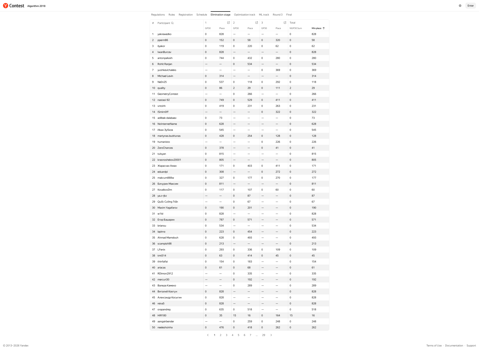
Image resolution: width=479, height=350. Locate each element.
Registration (186, 14)
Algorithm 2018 (36, 5)
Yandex (24, 345)
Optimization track (244, 14)
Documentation (454, 345)
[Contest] (13, 5)
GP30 (208, 28)
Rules (172, 14)
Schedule (201, 14)
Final (289, 14)
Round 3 (278, 14)
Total (292, 22)
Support (471, 345)
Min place (316, 28)
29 (263, 335)
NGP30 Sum (296, 28)
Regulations (158, 14)
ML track (264, 14)
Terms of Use (434, 345)
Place (222, 28)
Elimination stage (220, 14)
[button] (166, 23)
